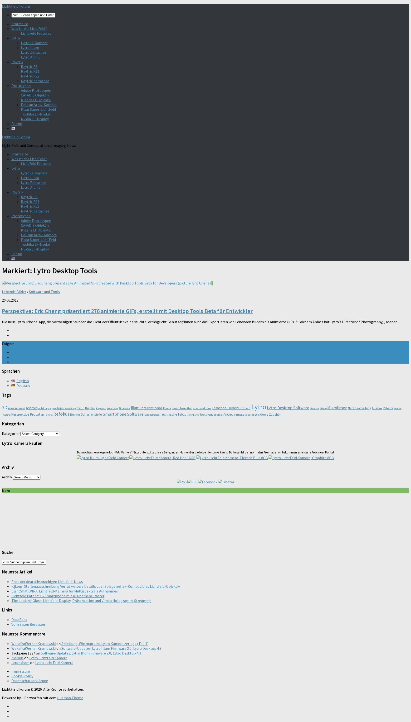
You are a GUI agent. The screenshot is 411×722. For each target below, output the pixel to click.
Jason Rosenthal (182, 408)
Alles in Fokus (16, 408)
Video (228, 414)
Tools (203, 415)
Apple (52, 408)
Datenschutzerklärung (29, 680)
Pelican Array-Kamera (39, 104)
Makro (323, 408)
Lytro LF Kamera (34, 42)
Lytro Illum (30, 47)
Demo (80, 408)
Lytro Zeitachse (33, 52)
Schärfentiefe (91, 414)
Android (32, 408)
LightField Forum (16, 6)
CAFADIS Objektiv (35, 95)
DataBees (19, 619)
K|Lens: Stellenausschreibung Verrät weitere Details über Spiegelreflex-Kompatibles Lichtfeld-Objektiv (95, 586)
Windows (261, 414)
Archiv (7, 477)
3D (4, 407)
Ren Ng (75, 414)
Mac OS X (314, 408)
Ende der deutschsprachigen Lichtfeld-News (47, 581)
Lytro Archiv (30, 57)
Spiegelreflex (151, 414)
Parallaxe (377, 408)
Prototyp (37, 414)
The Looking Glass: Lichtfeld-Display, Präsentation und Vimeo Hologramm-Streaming (81, 600)
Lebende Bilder (14, 291)
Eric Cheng (112, 408)
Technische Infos (173, 414)
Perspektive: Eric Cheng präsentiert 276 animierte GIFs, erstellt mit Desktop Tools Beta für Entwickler (127, 311)
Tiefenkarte (193, 414)
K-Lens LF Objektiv (36, 99)
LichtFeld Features (36, 33)
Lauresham (20, 662)
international (151, 408)
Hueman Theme (70, 697)
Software (135, 414)
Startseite (19, 23)
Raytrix (17, 61)
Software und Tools (44, 291)
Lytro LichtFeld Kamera (48, 657)
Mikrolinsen (337, 407)
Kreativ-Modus (202, 408)
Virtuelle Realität (244, 414)
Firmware (124, 408)
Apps (60, 408)
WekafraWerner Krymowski (33, 643)
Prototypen (21, 85)
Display (90, 408)
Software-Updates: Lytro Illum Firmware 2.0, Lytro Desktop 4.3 (111, 648)
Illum (135, 407)
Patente (388, 408)
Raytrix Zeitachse (35, 80)
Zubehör (275, 415)
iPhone (166, 408)
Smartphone (114, 414)
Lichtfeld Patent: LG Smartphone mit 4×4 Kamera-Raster (57, 595)
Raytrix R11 (30, 71)
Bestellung (70, 408)
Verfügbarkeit (215, 414)
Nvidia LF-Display (35, 118)
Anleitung (43, 408)
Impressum (20, 671)
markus (17, 657)
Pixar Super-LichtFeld (38, 109)
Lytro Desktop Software (288, 407)
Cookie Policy (22, 676)
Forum (16, 123)
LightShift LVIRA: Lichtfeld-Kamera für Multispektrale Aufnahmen (64, 591)
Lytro (15, 38)
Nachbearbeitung (359, 408)
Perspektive (20, 414)
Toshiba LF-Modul (35, 114)
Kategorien (11, 433)
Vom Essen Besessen (28, 624)
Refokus (61, 414)
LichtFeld (244, 408)
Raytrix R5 (29, 66)
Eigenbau (101, 408)
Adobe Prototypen (36, 90)
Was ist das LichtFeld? (29, 28)
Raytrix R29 (30, 76)
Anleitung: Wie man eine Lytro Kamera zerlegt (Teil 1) (104, 643)
